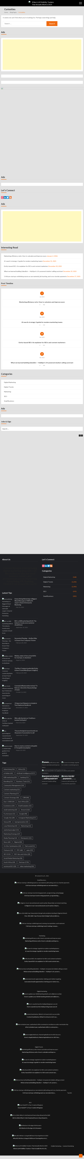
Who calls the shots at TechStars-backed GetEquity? (25, 719)
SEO (5, 396)
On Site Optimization (12, 846)
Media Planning (10, 838)
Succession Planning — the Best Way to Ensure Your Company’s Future (26, 639)
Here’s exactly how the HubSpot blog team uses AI (42, 1006)
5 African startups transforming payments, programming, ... (42, 895)
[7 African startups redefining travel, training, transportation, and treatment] (42, 923)
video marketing (27, 866)
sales (29, 850)
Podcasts (8, 850)
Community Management (14, 785)
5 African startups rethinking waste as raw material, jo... (42, 885)
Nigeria (18, 842)
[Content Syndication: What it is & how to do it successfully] (42, 1014)
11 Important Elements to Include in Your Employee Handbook (26, 704)
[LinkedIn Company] (5, 197)
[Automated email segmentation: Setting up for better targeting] (42, 979)
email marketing (10, 810)
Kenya (7, 822)
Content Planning (11, 793)
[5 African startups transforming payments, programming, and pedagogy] (42, 893)
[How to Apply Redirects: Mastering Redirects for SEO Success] (42, 1035)
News (7, 842)
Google (23, 814)
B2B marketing (10, 777)
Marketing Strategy (12, 834)
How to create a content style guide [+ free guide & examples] (26, 747)
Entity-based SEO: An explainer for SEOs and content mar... (42, 961)
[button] (82, 435)
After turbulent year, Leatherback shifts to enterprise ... (42, 1027)
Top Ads (69, 1093)
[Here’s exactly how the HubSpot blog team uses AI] (42, 1004)
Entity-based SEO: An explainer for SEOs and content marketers (26, 266)
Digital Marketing (10, 382)
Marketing (7, 392)
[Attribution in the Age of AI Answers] (30, 1125)
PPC (20, 850)
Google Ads (9, 818)
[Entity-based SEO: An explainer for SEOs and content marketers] (42, 959)
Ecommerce (9, 806)
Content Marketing (68, 1146)
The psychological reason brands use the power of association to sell (26, 732)
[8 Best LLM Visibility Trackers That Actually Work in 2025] (30, 1146)
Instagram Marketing (27, 818)
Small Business (9, 401)
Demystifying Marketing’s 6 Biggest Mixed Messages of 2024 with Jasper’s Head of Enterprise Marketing (26, 602)
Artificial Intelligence (26, 773)
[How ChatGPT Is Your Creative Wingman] (30, 1105)
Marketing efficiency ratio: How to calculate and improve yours (25, 256)
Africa (21, 769)
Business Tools (23, 781)
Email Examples (25, 806)
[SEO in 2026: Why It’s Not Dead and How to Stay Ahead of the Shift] (30, 1115)
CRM (26, 797)
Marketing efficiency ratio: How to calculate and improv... (42, 941)
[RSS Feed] (10, 197)
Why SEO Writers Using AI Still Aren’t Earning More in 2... (30, 1138)
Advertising (9, 769)
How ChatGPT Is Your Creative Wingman (30, 1107)
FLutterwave (9, 814)
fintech (25, 810)
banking (24, 777)
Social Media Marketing (13, 858)
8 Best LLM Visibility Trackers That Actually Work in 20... (30, 1148)
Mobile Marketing (56, 1146)
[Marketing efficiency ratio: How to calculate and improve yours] (42, 938)
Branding (8, 781)
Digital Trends (9, 387)
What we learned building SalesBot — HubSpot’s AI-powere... (42, 971)
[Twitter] (7, 197)
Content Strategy (11, 797)
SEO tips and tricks (22, 854)
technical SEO (10, 866)
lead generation (21, 822)
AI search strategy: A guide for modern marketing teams (23, 261)
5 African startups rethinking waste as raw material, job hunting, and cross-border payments (35, 276)
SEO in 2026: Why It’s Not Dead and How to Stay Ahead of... (30, 1118)
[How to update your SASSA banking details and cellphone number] (42, 994)
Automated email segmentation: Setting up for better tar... (42, 981)
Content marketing (12, 789)
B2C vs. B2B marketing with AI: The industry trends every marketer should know (25, 623)
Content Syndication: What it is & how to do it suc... (42, 1017)
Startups (24, 862)
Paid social (30, 846)
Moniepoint (26, 838)
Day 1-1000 (9, 801)
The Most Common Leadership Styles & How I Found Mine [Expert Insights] (26, 669)
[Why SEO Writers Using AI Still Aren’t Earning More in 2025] (30, 1136)
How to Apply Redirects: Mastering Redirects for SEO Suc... (42, 1037)
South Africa (9, 862)
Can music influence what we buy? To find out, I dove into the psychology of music (26, 687)
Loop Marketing (10, 826)
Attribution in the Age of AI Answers (30, 1128)
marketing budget (11, 830)
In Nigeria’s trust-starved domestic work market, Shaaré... (42, 905)
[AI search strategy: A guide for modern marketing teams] (42, 948)
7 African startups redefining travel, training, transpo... (42, 926)
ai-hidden (8, 773)
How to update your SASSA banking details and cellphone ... (42, 996)
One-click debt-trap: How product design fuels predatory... (42, 916)
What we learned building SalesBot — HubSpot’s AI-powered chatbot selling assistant (33, 271)
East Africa (23, 801)
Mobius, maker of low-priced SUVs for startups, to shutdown (25, 657)
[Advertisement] (42, 54)
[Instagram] (2, 197)
